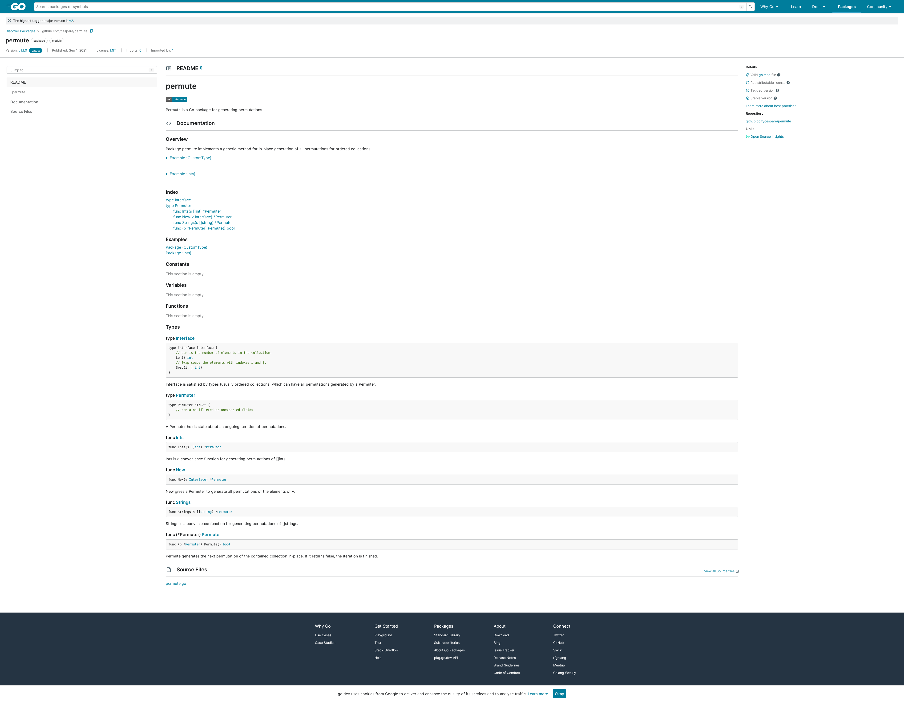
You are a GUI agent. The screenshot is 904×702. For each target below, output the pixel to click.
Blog (497, 643)
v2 (71, 21)
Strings (183, 502)
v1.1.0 (17, 50)
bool (226, 544)
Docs (816, 6)
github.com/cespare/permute (64, 31)
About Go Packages (449, 650)
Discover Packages (20, 31)
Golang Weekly (564, 673)
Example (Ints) (184, 173)
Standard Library (447, 635)
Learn (796, 6)
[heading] (20, 6)
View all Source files (719, 571)
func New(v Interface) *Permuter (202, 216)
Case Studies (325, 643)
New (180, 469)
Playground (383, 635)
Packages (847, 6)
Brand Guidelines (507, 665)
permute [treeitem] (18, 92)
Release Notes (505, 658)
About (500, 626)
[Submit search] (750, 6)
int (190, 357)
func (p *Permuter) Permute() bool (204, 228)
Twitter (558, 635)
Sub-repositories (447, 643)
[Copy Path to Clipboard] (91, 31)
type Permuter (178, 205)
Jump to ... (19, 70)
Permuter (185, 395)
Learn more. (538, 693)
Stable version (761, 98)
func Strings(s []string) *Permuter (203, 222)
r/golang (559, 658)
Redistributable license (768, 83)
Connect (561, 626)
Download (501, 635)
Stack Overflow (386, 650)
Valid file (763, 75)
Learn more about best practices (771, 106)
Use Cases (323, 635)
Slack (557, 650)
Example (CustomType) (192, 157)
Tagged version (762, 90)
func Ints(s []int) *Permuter (197, 211)
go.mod (765, 75)
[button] (748, 75)
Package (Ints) (178, 252)
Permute (210, 534)
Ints (180, 437)
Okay (559, 693)
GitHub (558, 643)
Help (378, 658)
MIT (113, 50)
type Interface (178, 200)
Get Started (386, 626)
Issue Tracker (504, 650)
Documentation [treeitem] (24, 102)
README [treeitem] (18, 82)
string (206, 512)
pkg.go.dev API (446, 658)
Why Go (767, 6)
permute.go (176, 583)
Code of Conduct (507, 673)
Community (877, 6)
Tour (378, 643)
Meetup (559, 665)
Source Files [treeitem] (21, 111)
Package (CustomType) (186, 247)
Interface (185, 338)
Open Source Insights (767, 136)
